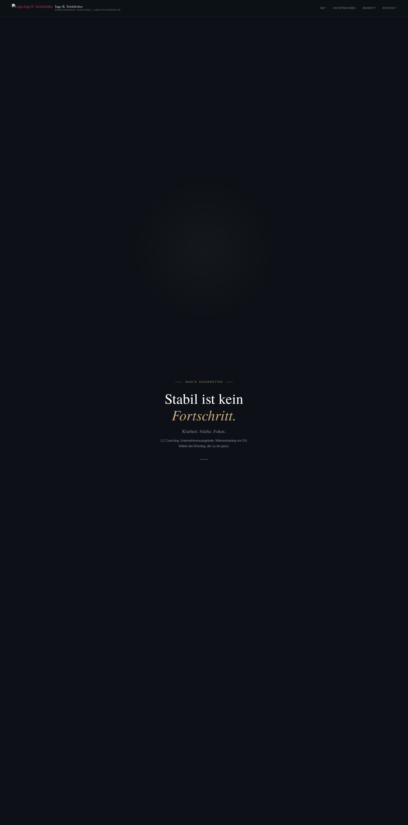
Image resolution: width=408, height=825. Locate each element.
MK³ (323, 8)
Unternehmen (344, 8)
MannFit (369, 8)
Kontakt (389, 8)
